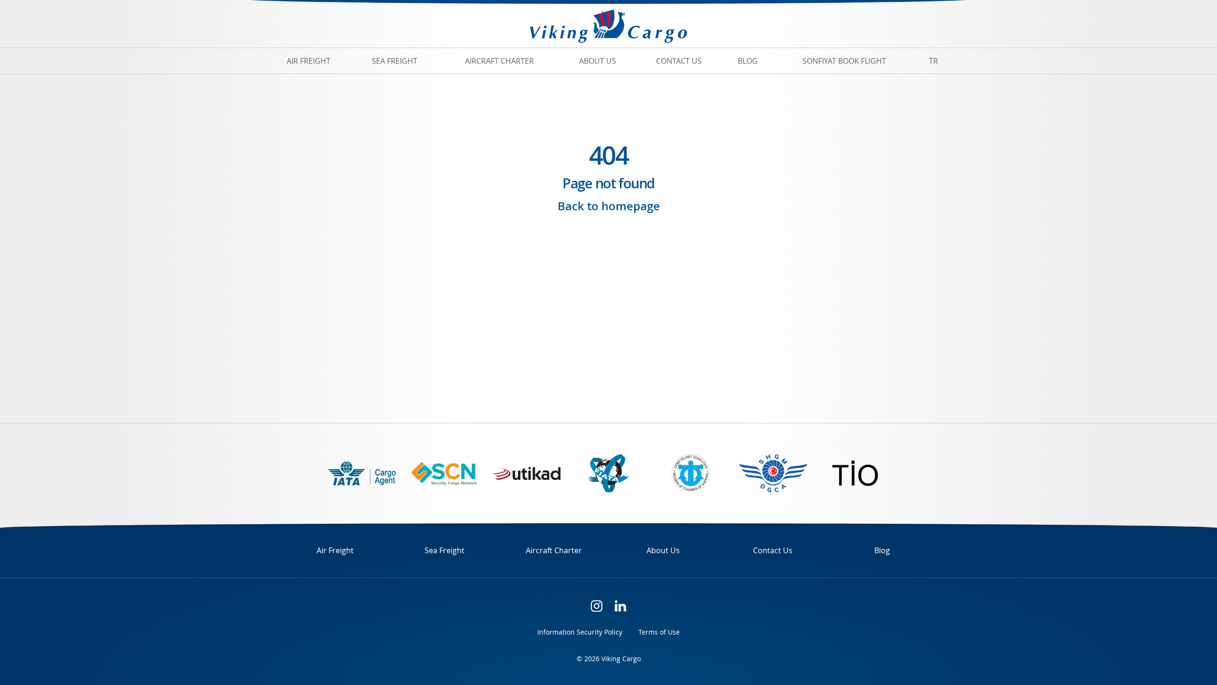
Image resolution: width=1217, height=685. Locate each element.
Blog (748, 61)
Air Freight (308, 61)
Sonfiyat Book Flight (844, 61)
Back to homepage (609, 206)
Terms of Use (659, 631)
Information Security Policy (579, 631)
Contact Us (679, 61)
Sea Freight (394, 61)
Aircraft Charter (499, 61)
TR (933, 61)
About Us (597, 61)
